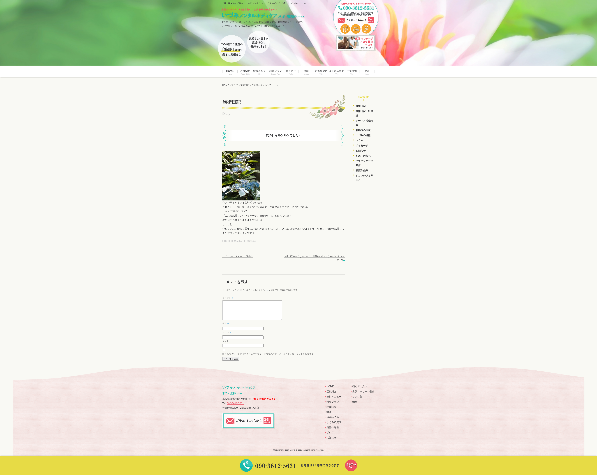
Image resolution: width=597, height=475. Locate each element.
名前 (225, 323)
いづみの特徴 (363, 135)
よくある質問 (336, 72)
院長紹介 (291, 72)
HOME (230, 72)
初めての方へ (363, 155)
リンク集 (357, 396)
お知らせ (361, 150)
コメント (227, 297)
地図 (306, 72)
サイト (225, 340)
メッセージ (362, 145)
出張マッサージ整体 (363, 391)
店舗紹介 (245, 72)
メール (226, 331)
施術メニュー (260, 72)
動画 (367, 72)
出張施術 (352, 72)
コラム (359, 140)
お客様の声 (321, 72)
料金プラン (275, 72)
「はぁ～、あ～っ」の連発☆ (237, 256)
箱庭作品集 (362, 170)
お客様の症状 (363, 130)
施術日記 (361, 106)
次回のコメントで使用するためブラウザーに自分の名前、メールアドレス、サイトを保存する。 (269, 353)
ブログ (330, 432)
